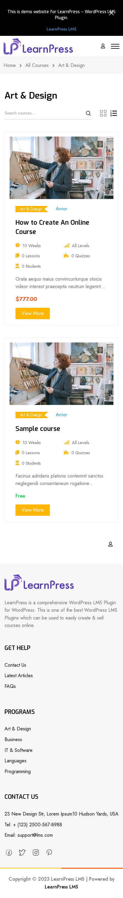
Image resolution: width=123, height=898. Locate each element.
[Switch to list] (114, 113)
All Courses (37, 65)
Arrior (61, 208)
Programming (17, 771)
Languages (15, 760)
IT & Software (18, 750)
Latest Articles (18, 675)
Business (13, 739)
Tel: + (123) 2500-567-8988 (33, 824)
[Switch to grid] (103, 113)
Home (10, 65)
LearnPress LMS (61, 886)
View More (32, 313)
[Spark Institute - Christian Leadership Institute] (38, 46)
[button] (61, 29)
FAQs (10, 686)
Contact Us (15, 665)
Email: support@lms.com (28, 835)
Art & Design (31, 209)
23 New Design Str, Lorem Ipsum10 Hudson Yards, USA (61, 813)
